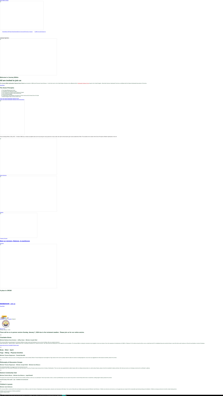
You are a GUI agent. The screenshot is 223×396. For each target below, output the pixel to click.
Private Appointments (13, 31)
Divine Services (20, 31)
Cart (35, 31)
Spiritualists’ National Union (83, 83)
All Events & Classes (28, 31)
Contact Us (43, 31)
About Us (7, 31)
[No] (66, 395)
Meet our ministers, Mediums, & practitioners (15, 241)
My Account (38, 31)
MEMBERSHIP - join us (7, 304)
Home (3, 31)
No (64, 395)
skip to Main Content (4, 0)
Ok (62, 395)
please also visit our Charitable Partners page (9, 345)
